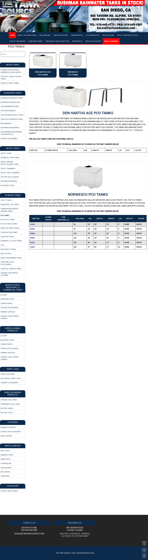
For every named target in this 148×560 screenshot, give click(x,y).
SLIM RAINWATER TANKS (10, 106)
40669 (32, 238)
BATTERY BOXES (7, 408)
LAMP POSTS (6, 459)
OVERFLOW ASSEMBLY (9, 138)
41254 (32, 224)
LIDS (2, 245)
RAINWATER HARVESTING (10, 102)
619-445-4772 (29, 528)
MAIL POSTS (5, 451)
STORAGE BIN (6, 463)
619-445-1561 (29, 530)
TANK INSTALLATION (60, 35)
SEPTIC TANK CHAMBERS (10, 173)
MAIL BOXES (5, 472)
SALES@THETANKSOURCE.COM (29, 534)
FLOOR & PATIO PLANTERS (11, 432)
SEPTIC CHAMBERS (8, 168)
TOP (144, 543)
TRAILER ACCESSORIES (9, 308)
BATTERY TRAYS (7, 413)
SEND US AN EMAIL (111, 41)
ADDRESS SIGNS (7, 455)
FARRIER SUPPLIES (8, 312)
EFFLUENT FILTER (7, 185)
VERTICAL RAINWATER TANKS (12, 119)
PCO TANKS (5, 215)
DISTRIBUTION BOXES (9, 181)
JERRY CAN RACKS (8, 374)
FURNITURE (5, 476)
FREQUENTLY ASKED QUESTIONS (57, 41)
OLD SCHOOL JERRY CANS (10, 378)
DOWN (144, 556)
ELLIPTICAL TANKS (8, 219)
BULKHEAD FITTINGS (8, 249)
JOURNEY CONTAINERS (9, 383)
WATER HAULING (108, 35)
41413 (32, 242)
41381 (32, 247)
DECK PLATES (6, 253)
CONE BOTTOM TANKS (9, 232)
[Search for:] (12, 54)
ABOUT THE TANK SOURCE (27, 35)
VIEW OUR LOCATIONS (93, 41)
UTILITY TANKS (6, 200)
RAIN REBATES (77, 41)
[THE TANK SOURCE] (74, 16)
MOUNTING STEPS (7, 299)
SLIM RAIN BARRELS (8, 111)
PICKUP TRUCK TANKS (9, 224)
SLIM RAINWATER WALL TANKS (12, 115)
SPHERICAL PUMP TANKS (10, 157)
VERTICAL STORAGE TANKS (11, 269)
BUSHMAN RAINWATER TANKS (12, 98)
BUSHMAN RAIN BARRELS (10, 128)
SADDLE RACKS (6, 303)
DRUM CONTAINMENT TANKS (11, 258)
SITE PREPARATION (92, 35)
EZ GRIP (4, 295)
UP (144, 550)
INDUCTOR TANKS (7, 237)
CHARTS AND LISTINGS (9, 491)
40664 (32, 229)
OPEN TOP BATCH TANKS (10, 228)
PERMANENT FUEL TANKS (10, 404)
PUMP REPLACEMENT (35, 41)
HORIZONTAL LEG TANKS (10, 204)
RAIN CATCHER (6, 436)
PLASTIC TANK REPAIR (17, 41)
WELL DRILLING (44, 35)
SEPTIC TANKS (6, 153)
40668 (32, 233)
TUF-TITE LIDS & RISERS (10, 177)
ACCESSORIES (6, 468)
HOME (12, 35)
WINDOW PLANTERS (8, 427)
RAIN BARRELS (6, 123)
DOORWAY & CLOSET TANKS (11, 241)
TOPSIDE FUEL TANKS (9, 400)
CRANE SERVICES (77, 35)
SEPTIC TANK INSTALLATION (127, 35)
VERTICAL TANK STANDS (10, 83)
